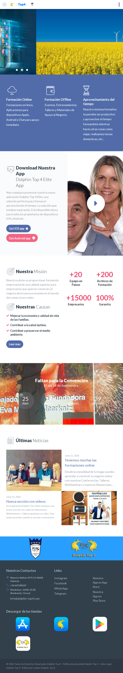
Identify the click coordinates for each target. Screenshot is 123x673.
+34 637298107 (18, 585)
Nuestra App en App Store (100, 582)
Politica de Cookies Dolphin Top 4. (39, 667)
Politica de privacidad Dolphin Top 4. (80, 664)
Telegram (60, 593)
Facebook (60, 583)
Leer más (24, 57)
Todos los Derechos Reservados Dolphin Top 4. (38, 664)
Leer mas (14, 344)
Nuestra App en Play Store (99, 596)
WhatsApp (61, 588)
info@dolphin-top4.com (25, 598)
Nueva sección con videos (26, 501)
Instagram (60, 578)
